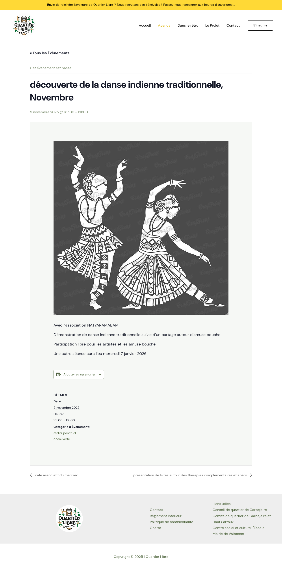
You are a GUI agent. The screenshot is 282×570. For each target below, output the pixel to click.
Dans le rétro (188, 25)
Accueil (145, 25)
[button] (260, 25)
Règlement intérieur (166, 516)
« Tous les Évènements (50, 53)
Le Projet (212, 25)
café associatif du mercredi (56, 475)
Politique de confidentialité (171, 522)
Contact (233, 25)
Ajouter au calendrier (79, 374)
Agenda (164, 25)
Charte (155, 527)
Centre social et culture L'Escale (238, 527)
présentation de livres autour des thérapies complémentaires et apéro (190, 475)
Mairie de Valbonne (228, 533)
